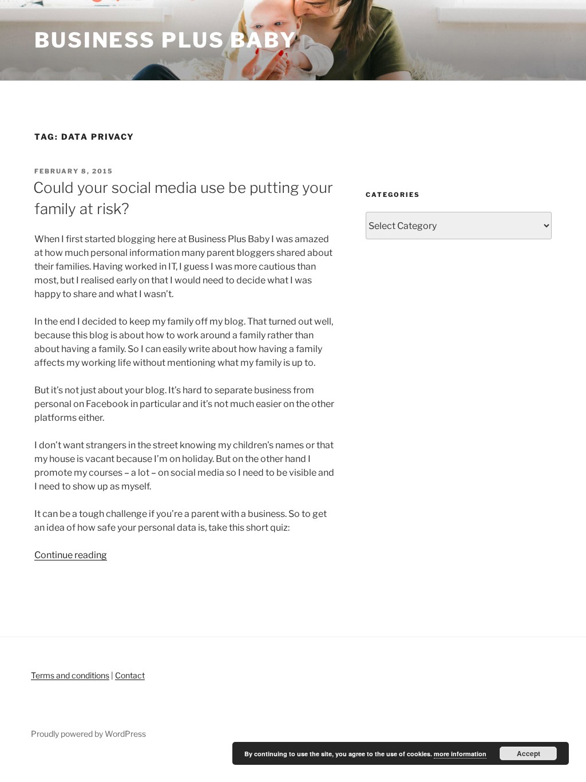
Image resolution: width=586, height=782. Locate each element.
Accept (528, 753)
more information (460, 753)
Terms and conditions (70, 675)
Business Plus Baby (165, 40)
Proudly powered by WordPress (88, 733)
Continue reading (70, 555)
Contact (130, 675)
